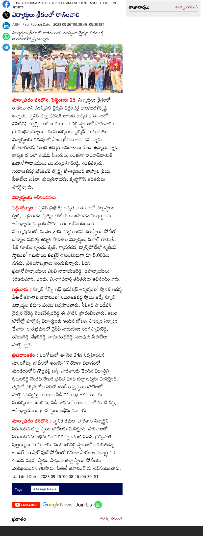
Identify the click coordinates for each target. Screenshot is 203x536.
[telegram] (6, 47)
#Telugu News (44, 489)
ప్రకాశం (19, 519)
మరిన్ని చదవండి (111, 519)
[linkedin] (6, 25)
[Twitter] (6, 15)
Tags (18, 489)
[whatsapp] (6, 36)
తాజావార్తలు (139, 7)
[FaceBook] (6, 4)
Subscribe (29, 505)
